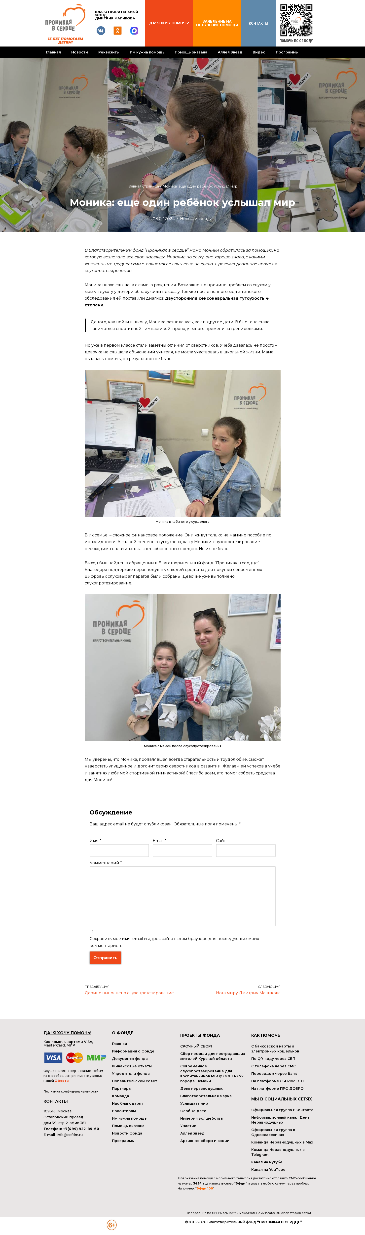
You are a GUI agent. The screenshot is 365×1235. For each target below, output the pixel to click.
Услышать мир (194, 1103)
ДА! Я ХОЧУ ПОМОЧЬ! (67, 1033)
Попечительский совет (134, 1081)
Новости (79, 52)
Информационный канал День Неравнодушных (280, 1120)
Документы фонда (130, 1058)
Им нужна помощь (147, 52)
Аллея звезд (192, 1133)
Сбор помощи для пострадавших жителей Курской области (212, 1056)
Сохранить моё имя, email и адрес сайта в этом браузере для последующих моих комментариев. (174, 942)
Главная (53, 52)
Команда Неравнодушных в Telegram (278, 1152)
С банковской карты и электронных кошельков (275, 1048)
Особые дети (193, 1111)
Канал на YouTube (268, 1169)
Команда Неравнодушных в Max (282, 1142)
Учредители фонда (131, 1073)
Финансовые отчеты (132, 1066)
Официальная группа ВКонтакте (282, 1110)
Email (159, 840)
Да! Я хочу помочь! (169, 23)
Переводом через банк (274, 1073)
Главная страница (143, 186)
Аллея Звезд (230, 52)
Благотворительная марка (206, 1096)
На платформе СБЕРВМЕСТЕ (278, 1081)
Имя (95, 840)
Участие (188, 1126)
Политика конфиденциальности (71, 1091)
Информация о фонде (133, 1051)
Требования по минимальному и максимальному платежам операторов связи (248, 1213)
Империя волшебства (201, 1118)
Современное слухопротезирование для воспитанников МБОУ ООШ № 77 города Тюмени (212, 1073)
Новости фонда (196, 218)
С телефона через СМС (273, 1066)
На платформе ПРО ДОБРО (277, 1088)
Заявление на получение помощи (217, 23)
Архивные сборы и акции (204, 1141)
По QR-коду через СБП (273, 1058)
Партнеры (121, 1088)
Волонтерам (124, 1111)
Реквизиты (108, 52)
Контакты (258, 23)
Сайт (221, 840)
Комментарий (106, 862)
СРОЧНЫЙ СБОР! (196, 1046)
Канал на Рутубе (267, 1162)
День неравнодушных (201, 1088)
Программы (287, 52)
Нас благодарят (127, 1103)
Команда (120, 1096)
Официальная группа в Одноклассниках (273, 1132)
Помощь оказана (191, 52)
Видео (259, 52)
